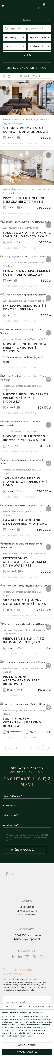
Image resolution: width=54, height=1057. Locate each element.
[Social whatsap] (41, 956)
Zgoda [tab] (8, 1006)
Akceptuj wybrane (27, 1045)
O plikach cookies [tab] (43, 1006)
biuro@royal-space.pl (27, 939)
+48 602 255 (26, 936)
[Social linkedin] (20, 956)
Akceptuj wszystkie (27, 1052)
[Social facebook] (13, 956)
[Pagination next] (45, 748)
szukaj (27, 55)
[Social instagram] (34, 956)
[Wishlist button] (39, 8)
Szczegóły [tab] (24, 1006)
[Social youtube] (27, 956)
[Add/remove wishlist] (48, 85)
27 (37, 748)
